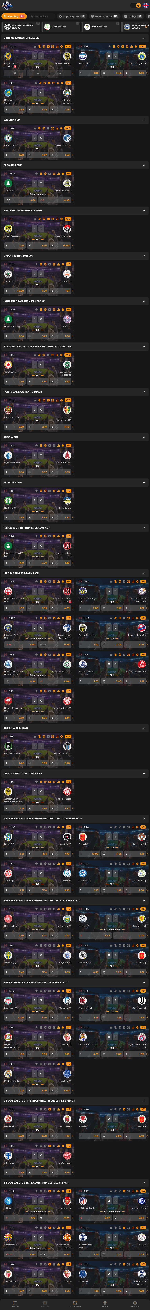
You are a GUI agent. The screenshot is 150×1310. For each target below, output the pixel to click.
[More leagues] (146, 27)
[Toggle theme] (135, 5)
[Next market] (72, 73)
